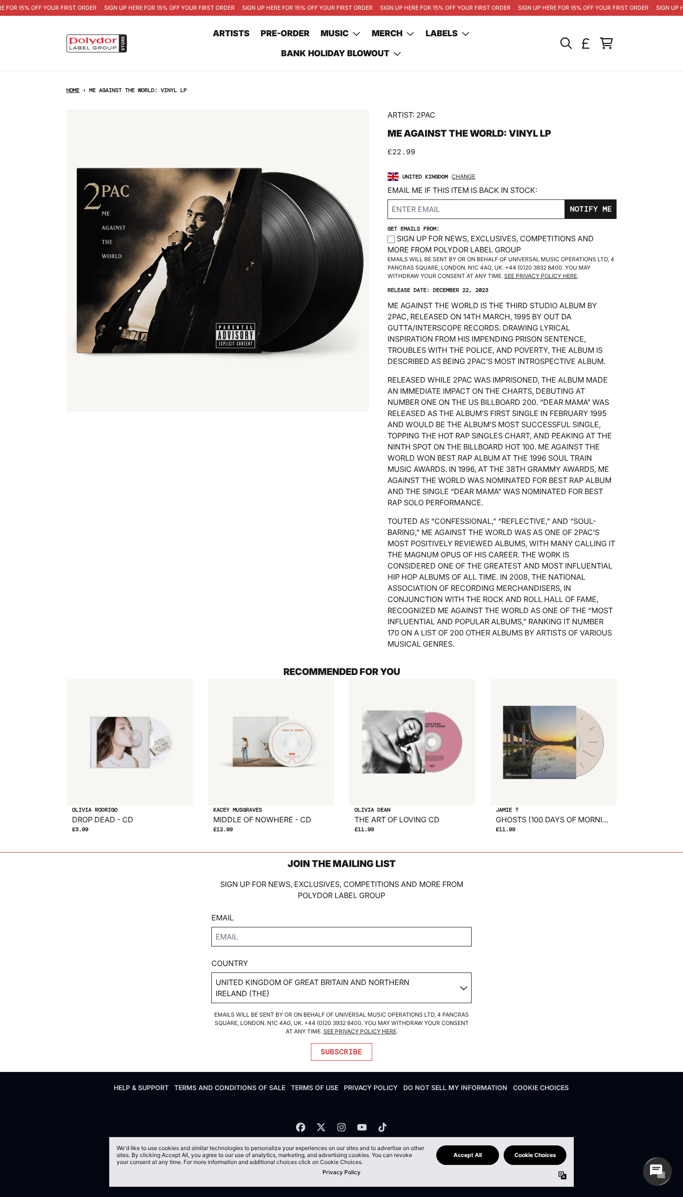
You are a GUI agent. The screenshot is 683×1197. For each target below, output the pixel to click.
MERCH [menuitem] (387, 33)
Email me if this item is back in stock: (462, 190)
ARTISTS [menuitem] (231, 33)
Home (72, 90)
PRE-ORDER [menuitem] (285, 33)
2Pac (425, 114)
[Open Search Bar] (565, 43)
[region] (341, 8)
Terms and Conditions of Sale (229, 1087)
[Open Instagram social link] (341, 1127)
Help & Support (141, 1087)
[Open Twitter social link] (321, 1127)
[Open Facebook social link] (300, 1127)
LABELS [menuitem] (442, 33)
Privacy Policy (371, 1087)
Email (222, 917)
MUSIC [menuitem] (334, 33)
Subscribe (341, 1052)
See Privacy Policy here (540, 275)
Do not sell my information (455, 1087)
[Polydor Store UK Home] (96, 43)
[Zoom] (217, 260)
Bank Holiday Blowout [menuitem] (335, 53)
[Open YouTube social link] (362, 1127)
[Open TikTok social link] (382, 1127)
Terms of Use (314, 1087)
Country (229, 963)
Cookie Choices (541, 1087)
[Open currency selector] (586, 43)
